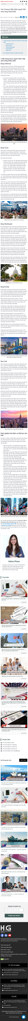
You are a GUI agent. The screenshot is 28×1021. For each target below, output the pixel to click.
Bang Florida (9, 48)
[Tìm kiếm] (23, 4)
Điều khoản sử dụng (5, 949)
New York (8, 50)
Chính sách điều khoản (6, 947)
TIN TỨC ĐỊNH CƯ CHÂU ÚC (10, 749)
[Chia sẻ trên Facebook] (21, 17)
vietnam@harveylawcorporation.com (11, 974)
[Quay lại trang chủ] (6, 932)
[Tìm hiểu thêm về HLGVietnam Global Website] (26, 1)
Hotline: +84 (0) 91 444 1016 (7, 1)
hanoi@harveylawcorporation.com (10, 1007)
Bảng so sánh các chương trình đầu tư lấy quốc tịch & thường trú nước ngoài (13, 955)
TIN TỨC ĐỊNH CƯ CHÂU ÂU (10, 746)
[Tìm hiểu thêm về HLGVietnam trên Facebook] (20, 1)
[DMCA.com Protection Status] (5, 959)
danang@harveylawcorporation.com (11, 990)
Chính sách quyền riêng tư (7, 952)
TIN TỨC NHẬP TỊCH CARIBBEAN (11, 751)
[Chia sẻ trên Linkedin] (24, 17)
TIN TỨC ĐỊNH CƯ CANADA (10, 744)
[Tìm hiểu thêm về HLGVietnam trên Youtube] (24, 1)
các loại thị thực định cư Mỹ (9, 523)
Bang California (10, 44)
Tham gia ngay (14, 915)
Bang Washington (10, 47)
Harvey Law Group (6, 525)
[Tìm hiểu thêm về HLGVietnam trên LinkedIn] (22, 1)
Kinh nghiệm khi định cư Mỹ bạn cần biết (13, 53)
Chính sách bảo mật (5, 945)
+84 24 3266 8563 (7, 1005)
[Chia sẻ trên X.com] (26, 17)
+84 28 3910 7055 (7, 972)
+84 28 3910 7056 (15, 972)
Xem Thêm (23, 760)
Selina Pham (14, 561)
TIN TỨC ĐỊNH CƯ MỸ (8, 742)
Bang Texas (9, 45)
